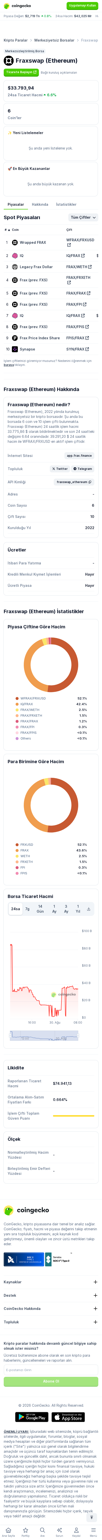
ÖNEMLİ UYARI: (16, 1432)
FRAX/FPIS (75, 327)
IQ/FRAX (73, 255)
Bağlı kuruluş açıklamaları (59, 72)
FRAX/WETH (76, 267)
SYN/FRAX (75, 349)
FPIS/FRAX (75, 338)
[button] (21, 72)
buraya (9, 365)
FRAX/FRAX (76, 293)
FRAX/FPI (74, 304)
